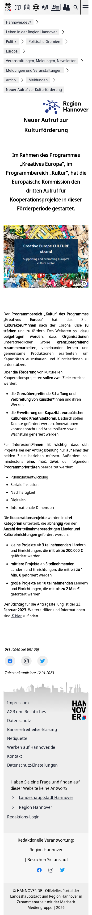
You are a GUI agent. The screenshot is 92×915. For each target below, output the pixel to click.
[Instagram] (26, 661)
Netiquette (17, 738)
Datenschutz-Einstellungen (32, 765)
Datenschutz (19, 720)
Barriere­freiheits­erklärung (32, 729)
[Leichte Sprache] (45, 7)
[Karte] (17, 7)
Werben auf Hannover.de (31, 747)
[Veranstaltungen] (27, 7)
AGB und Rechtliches (26, 711)
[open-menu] (85, 7)
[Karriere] (66, 7)
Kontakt (14, 756)
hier (18, 615)
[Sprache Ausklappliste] (36, 7)
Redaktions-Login (23, 817)
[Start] (8, 7)
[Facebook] (10, 661)
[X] (42, 661)
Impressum (18, 702)
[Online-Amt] (56, 7)
